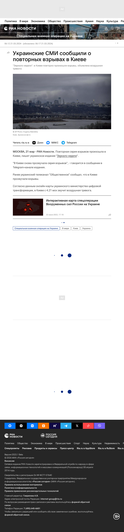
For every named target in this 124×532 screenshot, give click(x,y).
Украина (86, 228)
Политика (9, 443)
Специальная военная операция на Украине (36, 228)
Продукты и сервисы (45, 448)
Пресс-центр (67, 448)
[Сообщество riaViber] (99, 426)
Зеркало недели (67, 155)
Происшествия (63, 443)
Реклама (26, 448)
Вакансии (9, 461)
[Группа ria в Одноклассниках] (43, 426)
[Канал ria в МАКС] (10, 426)
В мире (65, 228)
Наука (86, 443)
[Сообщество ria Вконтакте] (32, 426)
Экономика (36, 443)
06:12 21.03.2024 (13, 43)
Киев (75, 228)
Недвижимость (112, 443)
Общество (22, 443)
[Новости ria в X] (77, 426)
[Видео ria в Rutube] (54, 426)
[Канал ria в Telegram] (65, 426)
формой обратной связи (17, 515)
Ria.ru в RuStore (106, 448)
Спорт (77, 443)
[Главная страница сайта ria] (20, 28)
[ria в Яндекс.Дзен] (21, 426)
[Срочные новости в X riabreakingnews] (88, 426)
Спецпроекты (12, 448)
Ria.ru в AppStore (86, 448)
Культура (96, 443)
